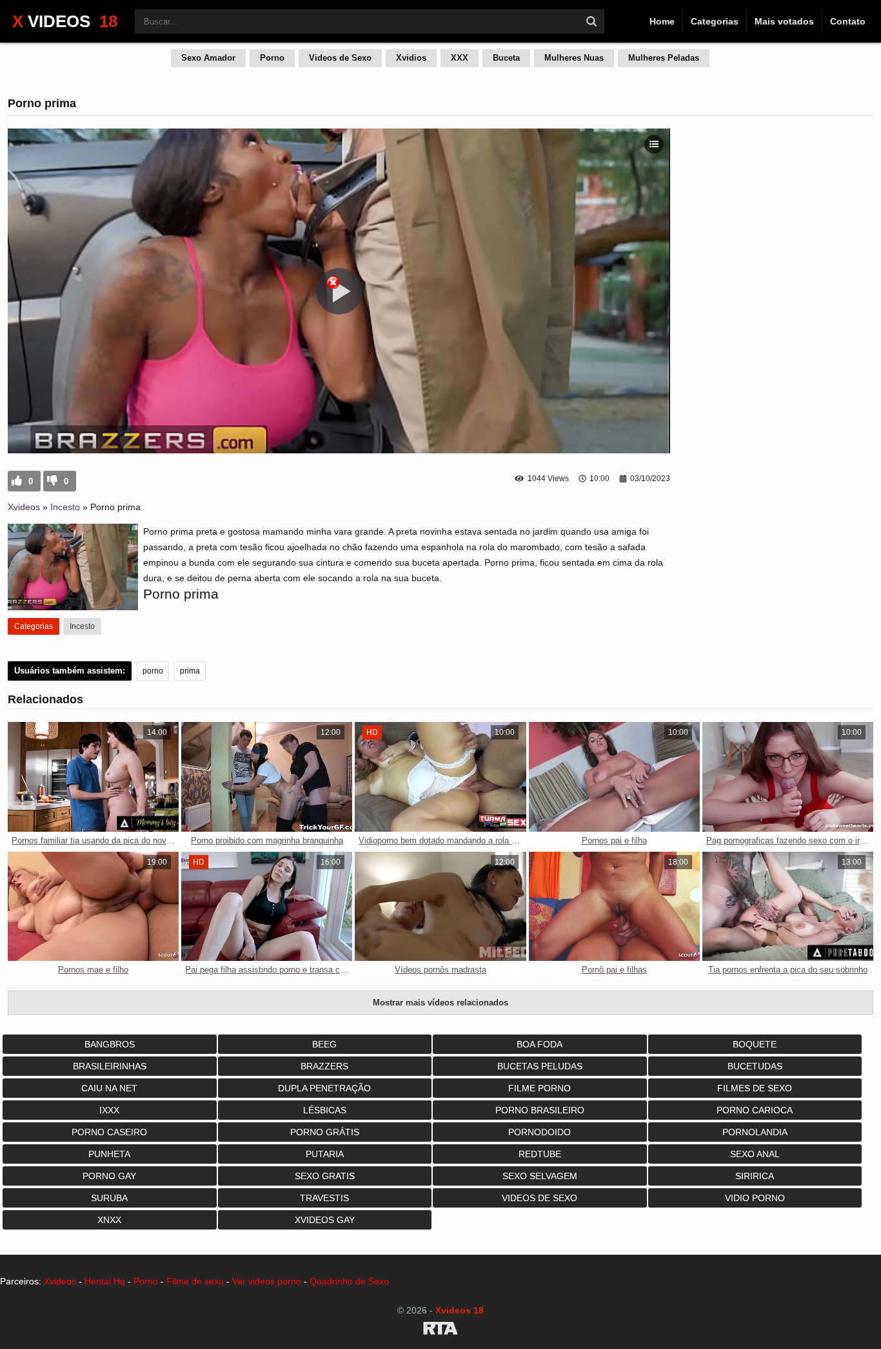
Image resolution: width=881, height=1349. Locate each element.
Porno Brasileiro (539, 1110)
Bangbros (109, 1044)
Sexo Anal (755, 1154)
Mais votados (784, 21)
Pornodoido (539, 1132)
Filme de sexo (195, 1281)
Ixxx (109, 1110)
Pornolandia (754, 1132)
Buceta (506, 58)
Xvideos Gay (325, 1220)
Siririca (754, 1176)
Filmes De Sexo (754, 1088)
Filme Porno (539, 1088)
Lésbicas (324, 1110)
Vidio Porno (755, 1198)
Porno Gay (109, 1176)
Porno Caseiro (109, 1132)
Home (662, 21)
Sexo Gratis (325, 1176)
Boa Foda (539, 1044)
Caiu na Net (109, 1088)
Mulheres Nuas (574, 58)
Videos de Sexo (340, 58)
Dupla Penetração (324, 1088)
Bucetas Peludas (539, 1066)
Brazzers (324, 1066)
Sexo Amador (208, 58)
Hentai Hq (104, 1281)
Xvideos (24, 507)
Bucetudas (755, 1066)
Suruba (109, 1198)
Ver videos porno (266, 1281)
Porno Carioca (755, 1110)
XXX (459, 58)
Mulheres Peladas (663, 58)
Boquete (755, 1044)
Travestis (324, 1198)
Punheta (109, 1154)
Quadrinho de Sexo (349, 1281)
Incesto (65, 507)
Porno (272, 58)
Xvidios (411, 58)
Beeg (324, 1044)
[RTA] (440, 1330)
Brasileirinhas (109, 1066)
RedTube (540, 1154)
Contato (848, 21)
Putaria (325, 1154)
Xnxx (109, 1220)
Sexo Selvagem (539, 1176)
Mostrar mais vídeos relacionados (440, 1002)
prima (190, 670)
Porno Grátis (324, 1132)
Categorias (714, 21)
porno (153, 670)
